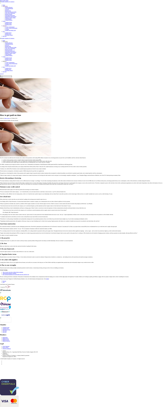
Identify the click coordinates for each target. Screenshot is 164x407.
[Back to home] (7, 1)
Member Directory (9, 7)
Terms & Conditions (7, 348)
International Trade (6, 329)
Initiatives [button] (4, 61)
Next (4, 282)
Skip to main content (4, 0)
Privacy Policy (5, 347)
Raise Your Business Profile (10, 11)
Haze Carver (7, 118)
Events (4, 21)
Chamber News (8, 32)
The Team (5, 330)
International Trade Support (10, 16)
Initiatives (4, 25)
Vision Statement (6, 346)
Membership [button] (5, 41)
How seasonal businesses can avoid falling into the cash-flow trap (16, 274)
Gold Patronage (8, 18)
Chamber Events (8, 22)
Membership (5, 6)
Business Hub (8, 10)
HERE (47, 278)
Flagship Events (8, 24)
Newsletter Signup (9, 35)
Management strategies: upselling (9, 273)
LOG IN (2, 73)
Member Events (8, 23)
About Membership (9, 8)
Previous (4, 281)
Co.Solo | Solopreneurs (9, 26)
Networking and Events (10, 15)
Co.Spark (7, 29)
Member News (8, 33)
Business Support (8, 14)
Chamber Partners (8, 20)
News (4, 31)
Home (4, 5)
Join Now (7, 9)
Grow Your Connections (10, 13)
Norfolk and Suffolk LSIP (10, 30)
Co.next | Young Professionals (11, 28)
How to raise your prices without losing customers (13, 272)
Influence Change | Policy (10, 17)
